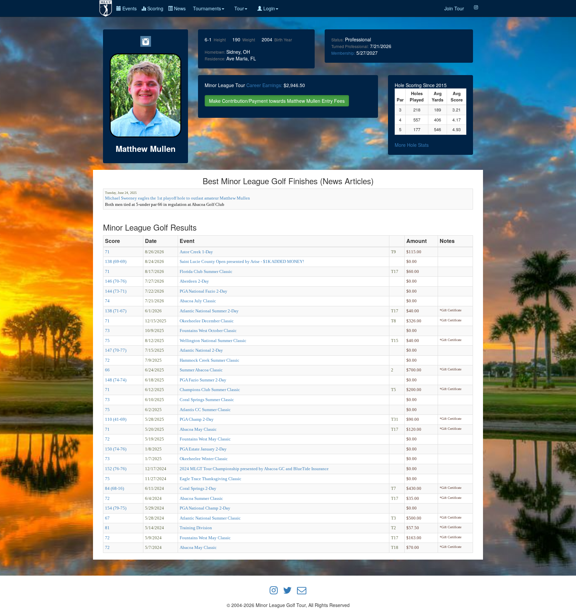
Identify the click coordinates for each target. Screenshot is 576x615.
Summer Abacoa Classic (201, 369)
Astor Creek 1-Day (196, 251)
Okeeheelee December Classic (207, 320)
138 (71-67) (115, 310)
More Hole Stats (412, 144)
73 (107, 330)
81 (107, 527)
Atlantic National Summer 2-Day (209, 310)
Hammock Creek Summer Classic (209, 360)
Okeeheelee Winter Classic (204, 458)
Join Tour (454, 8)
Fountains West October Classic (208, 330)
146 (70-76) (115, 281)
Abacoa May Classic (198, 429)
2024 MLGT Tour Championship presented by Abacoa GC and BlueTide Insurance (254, 468)
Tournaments (207, 8)
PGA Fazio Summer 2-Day (203, 379)
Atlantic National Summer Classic (210, 518)
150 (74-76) (115, 448)
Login (268, 8)
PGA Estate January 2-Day (203, 448)
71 (107, 251)
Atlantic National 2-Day (201, 350)
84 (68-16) (114, 488)
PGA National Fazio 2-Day (203, 291)
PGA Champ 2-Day (197, 419)
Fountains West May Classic (205, 438)
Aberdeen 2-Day (194, 281)
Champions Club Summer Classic (210, 389)
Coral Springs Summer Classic (207, 399)
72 (107, 360)
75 (107, 340)
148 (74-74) (115, 379)
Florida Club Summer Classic (206, 271)
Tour (239, 8)
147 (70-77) (115, 350)
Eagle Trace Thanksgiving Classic (210, 478)
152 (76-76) (115, 468)
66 (107, 369)
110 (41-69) (115, 419)
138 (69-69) (115, 261)
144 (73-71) (115, 291)
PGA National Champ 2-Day (205, 508)
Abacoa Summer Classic (201, 498)
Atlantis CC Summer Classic (205, 409)
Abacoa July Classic (198, 300)
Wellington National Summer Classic (213, 340)
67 (107, 518)
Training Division (196, 527)
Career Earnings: (264, 85)
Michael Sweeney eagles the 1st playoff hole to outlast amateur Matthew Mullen (177, 198)
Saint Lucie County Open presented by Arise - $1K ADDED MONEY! (242, 261)
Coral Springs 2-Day (198, 488)
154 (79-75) (115, 508)
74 (107, 300)
